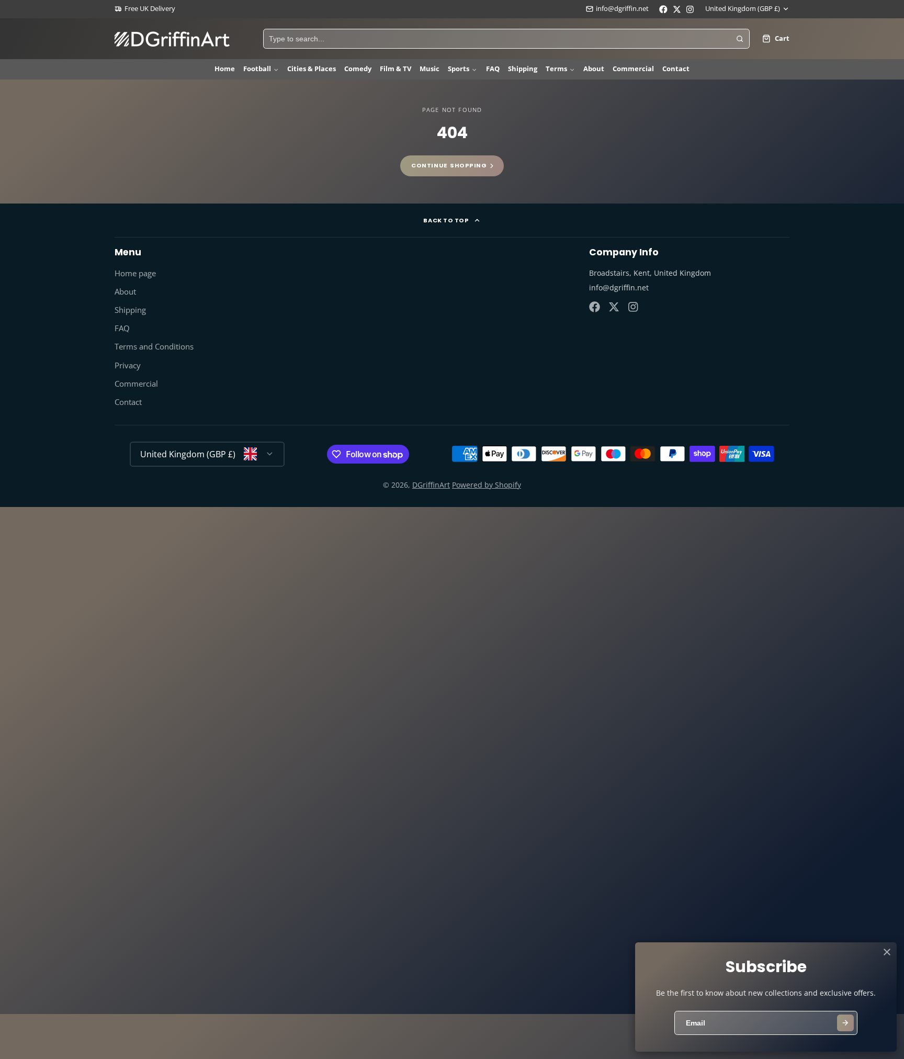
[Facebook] (594, 306)
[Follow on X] (613, 306)
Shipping (522, 68)
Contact (676, 68)
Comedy (357, 68)
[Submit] (845, 1023)
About (593, 68)
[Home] (172, 39)
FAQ (493, 68)
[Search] (739, 38)
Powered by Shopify (486, 485)
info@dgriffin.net (622, 8)
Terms (556, 68)
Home (224, 68)
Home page (135, 273)
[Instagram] (633, 306)
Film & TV (395, 68)
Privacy (128, 365)
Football (257, 68)
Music (429, 68)
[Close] (887, 952)
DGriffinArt (431, 485)
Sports (458, 68)
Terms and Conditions (154, 346)
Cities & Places (311, 68)
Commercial (633, 68)
